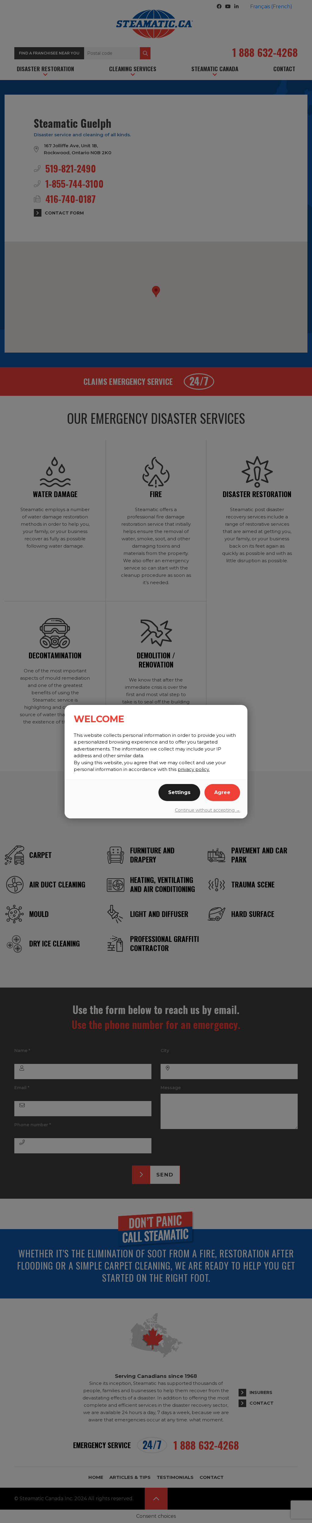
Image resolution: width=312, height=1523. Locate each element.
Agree (222, 792)
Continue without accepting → (207, 810)
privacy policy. (194, 769)
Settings (179, 792)
